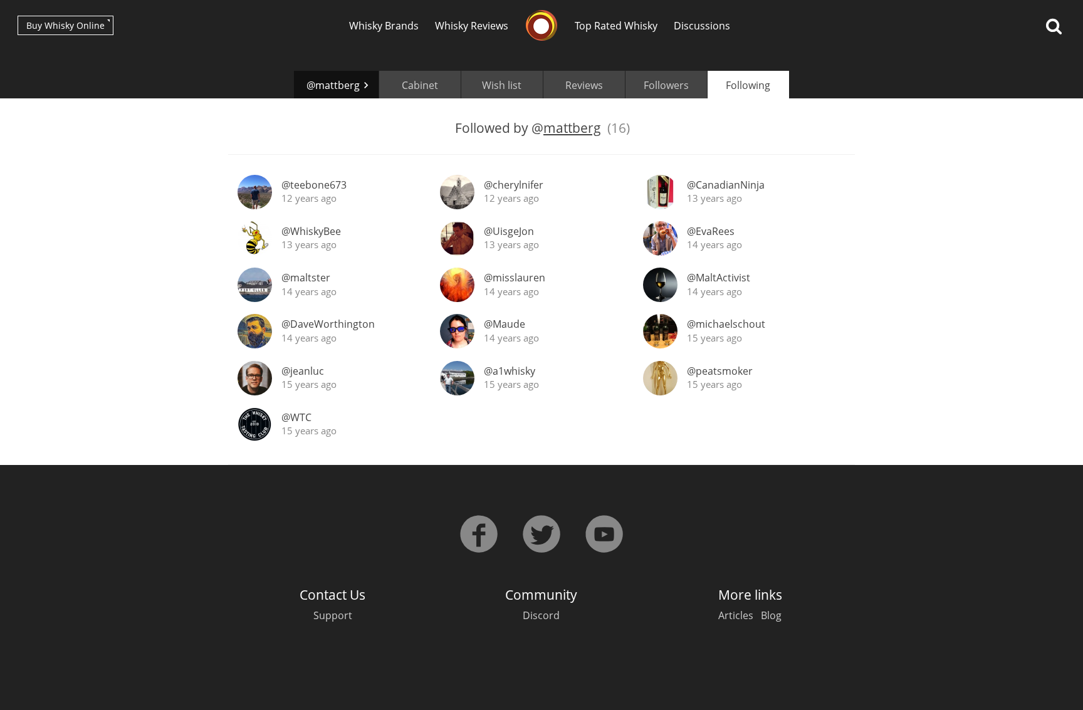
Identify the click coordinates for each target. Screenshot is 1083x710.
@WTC (296, 417)
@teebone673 (314, 185)
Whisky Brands (384, 26)
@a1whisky (509, 371)
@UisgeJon (509, 231)
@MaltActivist (718, 278)
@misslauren (514, 278)
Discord (541, 615)
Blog (771, 615)
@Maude (504, 324)
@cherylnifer (513, 185)
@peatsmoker (720, 371)
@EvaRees (711, 231)
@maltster (305, 278)
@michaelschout (726, 324)
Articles (735, 615)
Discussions (702, 26)
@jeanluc (302, 371)
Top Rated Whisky (616, 26)
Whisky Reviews (471, 26)
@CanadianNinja (726, 185)
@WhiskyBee (311, 231)
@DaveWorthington (328, 324)
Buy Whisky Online (65, 25)
